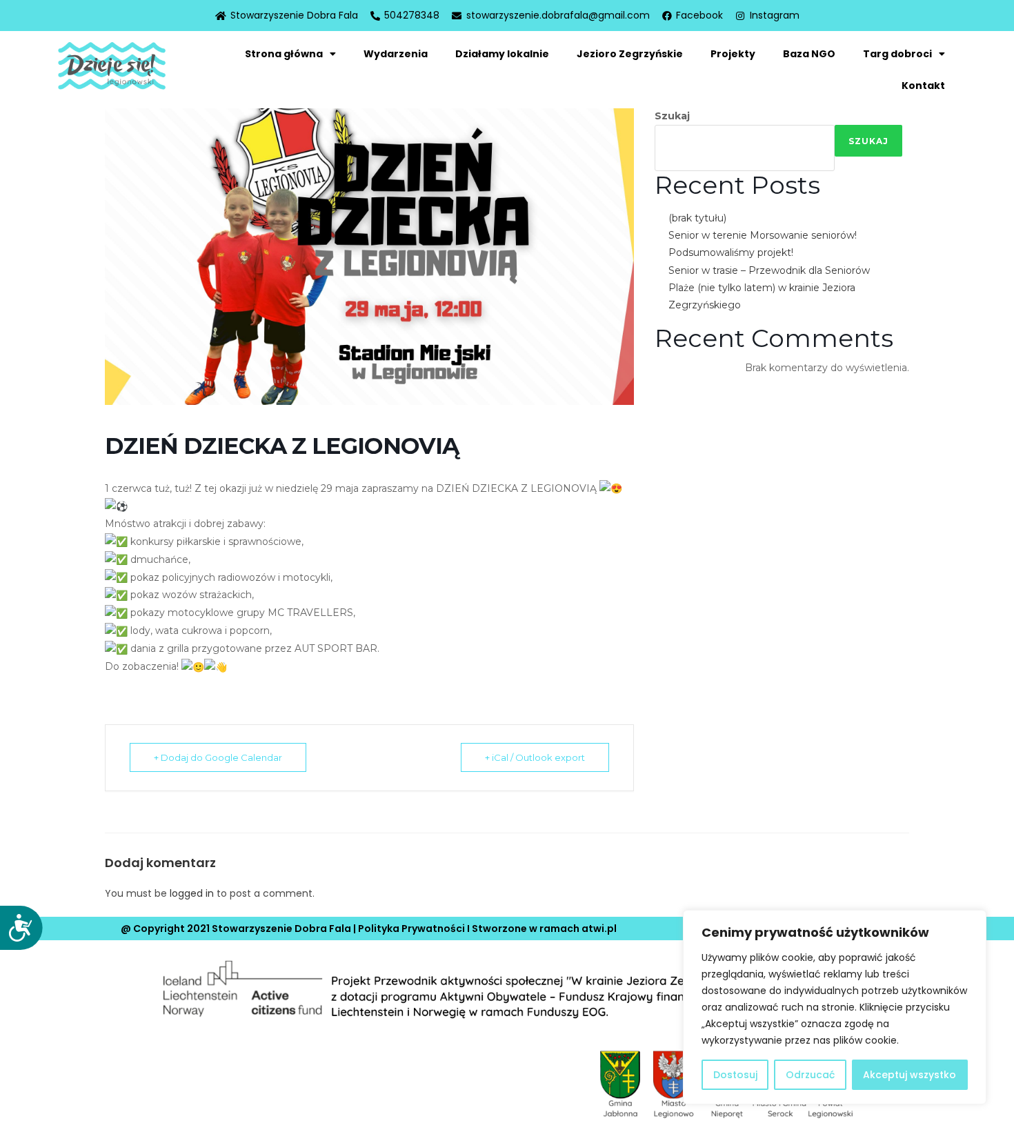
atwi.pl (599, 928)
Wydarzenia (396, 54)
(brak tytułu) (697, 218)
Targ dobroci (897, 54)
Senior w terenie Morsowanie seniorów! (762, 235)
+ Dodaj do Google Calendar (218, 757)
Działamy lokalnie (502, 54)
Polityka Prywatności (411, 928)
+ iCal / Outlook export (535, 757)
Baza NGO (809, 54)
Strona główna (284, 54)
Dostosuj (735, 1075)
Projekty (732, 54)
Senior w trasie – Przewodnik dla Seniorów (769, 270)
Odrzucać (810, 1075)
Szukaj (672, 116)
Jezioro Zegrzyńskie (630, 54)
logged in (192, 893)
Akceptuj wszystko (909, 1075)
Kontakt (923, 85)
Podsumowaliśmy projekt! (730, 252)
